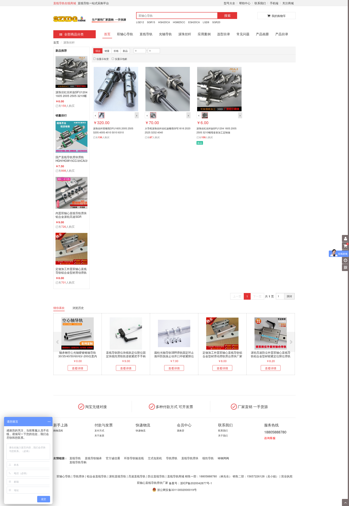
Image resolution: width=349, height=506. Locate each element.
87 (151, 137)
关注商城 (288, 3)
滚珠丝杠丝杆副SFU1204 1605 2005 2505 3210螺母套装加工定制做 (71, 94)
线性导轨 (208, 458)
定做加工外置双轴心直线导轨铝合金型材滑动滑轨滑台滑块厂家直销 (71, 270)
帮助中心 (244, 3)
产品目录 (281, 34)
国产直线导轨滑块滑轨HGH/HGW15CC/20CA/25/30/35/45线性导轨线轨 (71, 158)
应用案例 (204, 34)
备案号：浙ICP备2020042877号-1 (190, 483)
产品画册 (262, 34)
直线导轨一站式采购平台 (93, 3)
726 (63, 226)
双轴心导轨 (125, 34)
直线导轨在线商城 (64, 3)
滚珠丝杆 (184, 34)
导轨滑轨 (171, 458)
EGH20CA (194, 22)
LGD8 (206, 22)
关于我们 (223, 435)
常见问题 (243, 34)
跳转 (289, 296)
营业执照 (286, 476)
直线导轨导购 (77, 462)
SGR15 (151, 22)
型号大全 (229, 3)
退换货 (180, 430)
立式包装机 (155, 458)
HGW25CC (179, 22)
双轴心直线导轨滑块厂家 (152, 483)
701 (63, 282)
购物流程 (58, 430)
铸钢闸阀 (223, 458)
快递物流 (140, 430)
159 (63, 106)
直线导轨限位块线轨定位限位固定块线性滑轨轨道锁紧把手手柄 (126, 354)
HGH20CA (164, 22)
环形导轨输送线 (134, 458)
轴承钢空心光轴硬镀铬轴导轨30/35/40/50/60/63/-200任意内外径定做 (77, 356)
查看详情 (77, 368)
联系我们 (260, 3)
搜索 (227, 15)
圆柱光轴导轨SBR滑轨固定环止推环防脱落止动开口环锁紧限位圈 (174, 356)
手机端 (274, 3)
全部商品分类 (74, 34)
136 (100, 137)
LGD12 (140, 22)
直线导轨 (146, 34)
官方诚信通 (113, 458)
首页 (107, 34)
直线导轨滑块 (189, 458)
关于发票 (99, 435)
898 (63, 170)
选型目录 (223, 34)
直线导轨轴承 (93, 458)
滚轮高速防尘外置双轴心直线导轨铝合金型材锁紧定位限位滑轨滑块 (270, 356)
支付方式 (99, 430)
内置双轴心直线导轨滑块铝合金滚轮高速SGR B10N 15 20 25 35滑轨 (71, 214)
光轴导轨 (165, 34)
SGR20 (216, 22)
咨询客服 (269, 438)
